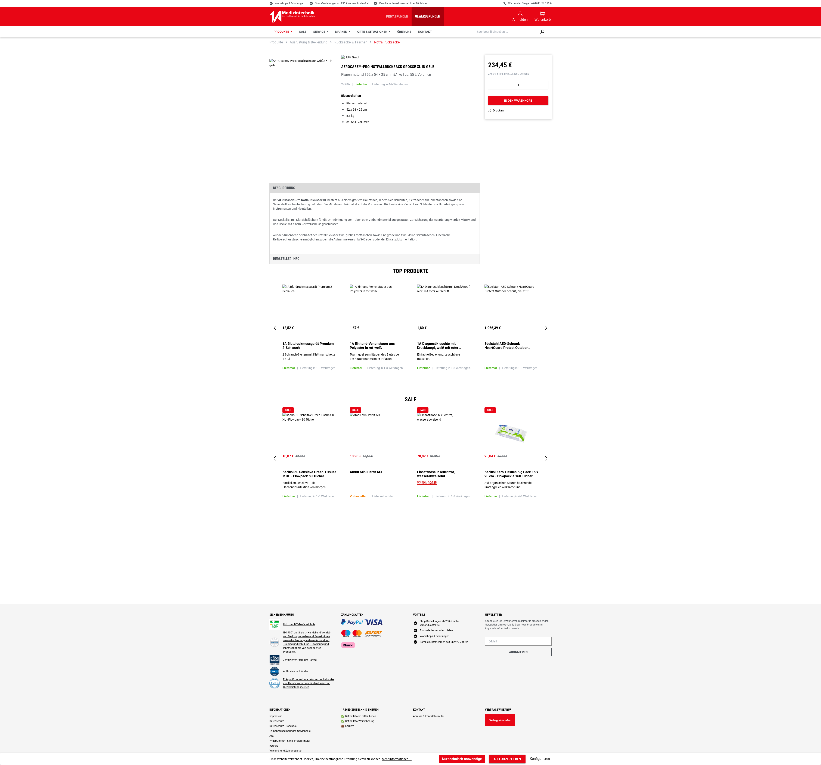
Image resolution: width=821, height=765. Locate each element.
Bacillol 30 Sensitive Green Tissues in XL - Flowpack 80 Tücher (309, 474)
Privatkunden (397, 16)
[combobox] (505, 31)
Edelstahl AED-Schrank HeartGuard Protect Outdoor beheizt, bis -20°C (506, 346)
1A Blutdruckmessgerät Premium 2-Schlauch (308, 346)
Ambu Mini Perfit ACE (366, 472)
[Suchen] (542, 31)
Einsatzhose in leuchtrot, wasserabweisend (436, 474)
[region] (410, 328)
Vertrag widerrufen (500, 720)
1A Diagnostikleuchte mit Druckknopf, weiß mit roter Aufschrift (437, 346)
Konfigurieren (540, 759)
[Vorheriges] (275, 328)
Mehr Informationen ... (397, 759)
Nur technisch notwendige (462, 759)
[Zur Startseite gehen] (292, 16)
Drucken (498, 110)
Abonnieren (518, 652)
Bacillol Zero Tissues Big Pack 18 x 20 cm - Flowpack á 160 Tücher (511, 474)
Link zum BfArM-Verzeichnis (299, 624)
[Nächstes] (546, 328)
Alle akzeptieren (507, 759)
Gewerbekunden (427, 16)
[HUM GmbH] (410, 57)
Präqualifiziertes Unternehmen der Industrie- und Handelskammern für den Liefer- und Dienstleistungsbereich (308, 683)
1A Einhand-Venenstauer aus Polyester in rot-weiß (372, 346)
